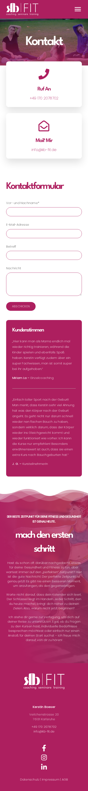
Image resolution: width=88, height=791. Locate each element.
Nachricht (13, 268)
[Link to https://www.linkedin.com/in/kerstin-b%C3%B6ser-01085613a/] (44, 767)
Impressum (51, 779)
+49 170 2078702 (44, 727)
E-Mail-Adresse (17, 224)
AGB (65, 779)
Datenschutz (29, 779)
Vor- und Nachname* (22, 203)
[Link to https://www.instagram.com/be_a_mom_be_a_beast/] (44, 757)
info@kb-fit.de (44, 731)
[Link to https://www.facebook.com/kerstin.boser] (44, 748)
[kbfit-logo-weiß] (44, 681)
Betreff (11, 246)
